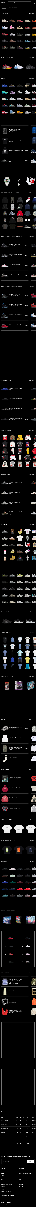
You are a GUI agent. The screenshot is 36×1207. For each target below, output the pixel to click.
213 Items (31, 568)
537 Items (31, 192)
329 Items (31, 380)
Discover (4, 7)
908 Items (31, 740)
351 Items (31, 676)
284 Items (31, 336)
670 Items (31, 790)
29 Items (32, 882)
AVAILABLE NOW (13, 7)
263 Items (31, 57)
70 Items (31, 474)
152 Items (31, 236)
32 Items (32, 719)
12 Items (32, 840)
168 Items (31, 78)
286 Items (31, 122)
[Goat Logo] (3, 3)
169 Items (31, 172)
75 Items (32, 611)
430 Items (31, 966)
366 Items (31, 632)
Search (20, 2)
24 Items (31, 1028)
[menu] (34, 3)
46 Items (31, 430)
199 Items (31, 13)
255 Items (31, 524)
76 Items (31, 286)
